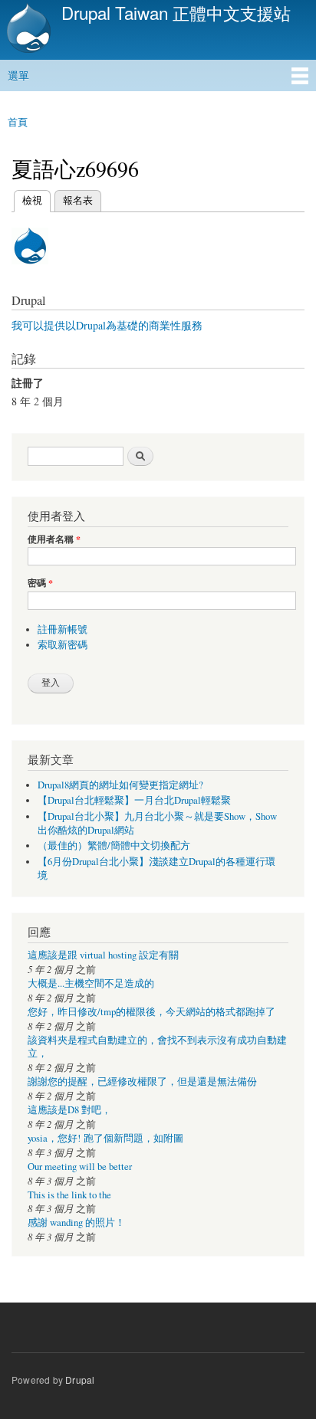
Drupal (79, 1379)
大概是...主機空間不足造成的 (91, 983)
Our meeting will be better (80, 1166)
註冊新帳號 (62, 629)
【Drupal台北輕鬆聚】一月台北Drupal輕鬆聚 (134, 800)
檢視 (32, 199)
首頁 (18, 121)
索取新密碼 (62, 644)
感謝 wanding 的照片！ (76, 1222)
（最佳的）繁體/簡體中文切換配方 (114, 845)
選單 (18, 75)
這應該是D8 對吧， (69, 1109)
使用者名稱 (54, 539)
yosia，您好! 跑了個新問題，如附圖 (105, 1138)
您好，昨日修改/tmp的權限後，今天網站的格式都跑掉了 (151, 1011)
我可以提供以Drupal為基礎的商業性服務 (107, 325)
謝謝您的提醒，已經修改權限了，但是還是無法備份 (142, 1081)
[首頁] (27, 30)
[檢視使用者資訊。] (30, 271)
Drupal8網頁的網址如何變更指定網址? (120, 784)
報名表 (78, 199)
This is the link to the (69, 1194)
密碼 (40, 583)
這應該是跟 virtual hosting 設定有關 (103, 955)
